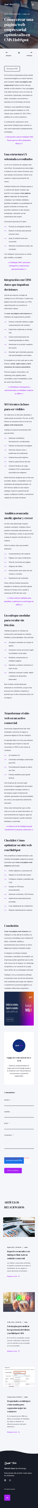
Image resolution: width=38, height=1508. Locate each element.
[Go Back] (19, 54)
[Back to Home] (8, 4)
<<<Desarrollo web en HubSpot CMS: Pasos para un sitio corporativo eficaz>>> (19, 140)
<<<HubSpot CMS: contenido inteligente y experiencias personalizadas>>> (19, 265)
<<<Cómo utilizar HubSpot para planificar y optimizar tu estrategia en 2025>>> (19, 601)
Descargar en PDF (12, 69)
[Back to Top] (7, 1498)
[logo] (10, 1463)
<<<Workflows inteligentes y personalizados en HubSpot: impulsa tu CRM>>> (19, 390)
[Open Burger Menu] (33, 4)
